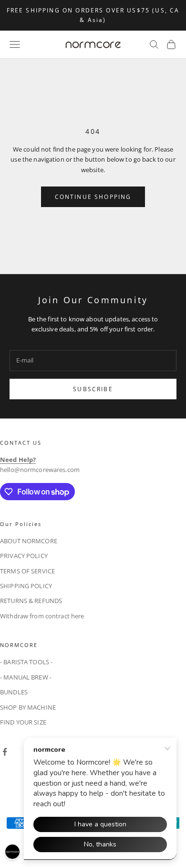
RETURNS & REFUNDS (31, 600)
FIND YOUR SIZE (23, 722)
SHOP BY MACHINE (28, 707)
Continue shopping (93, 197)
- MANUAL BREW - (26, 677)
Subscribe (93, 389)
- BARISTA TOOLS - (26, 662)
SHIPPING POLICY (26, 586)
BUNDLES (14, 692)
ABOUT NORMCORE (28, 541)
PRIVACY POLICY (24, 555)
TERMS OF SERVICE (27, 571)
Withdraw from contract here (42, 616)
